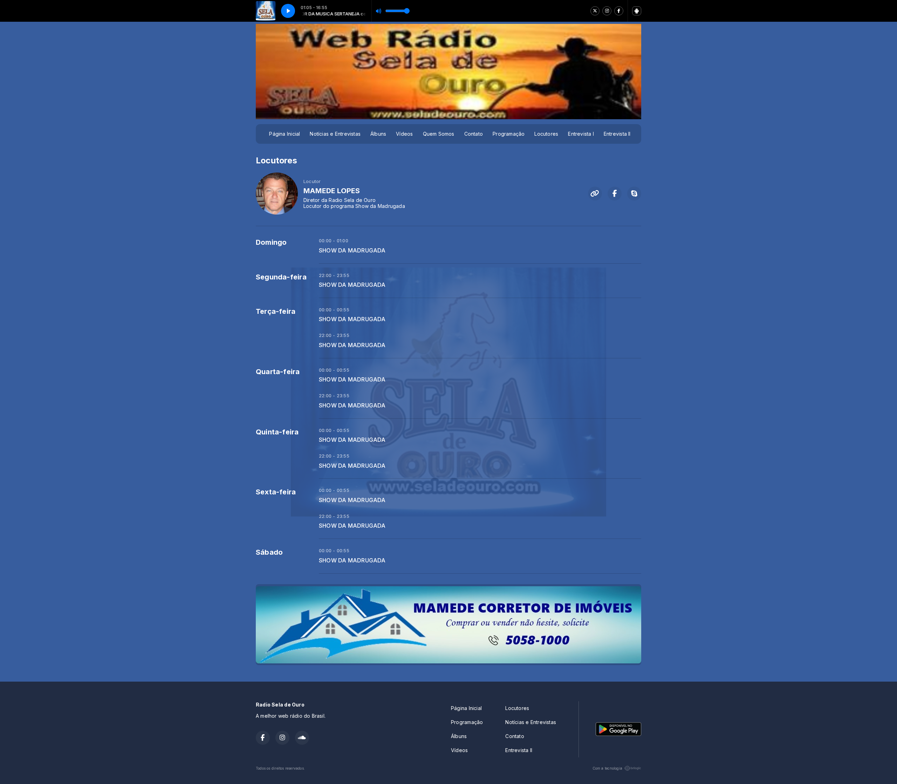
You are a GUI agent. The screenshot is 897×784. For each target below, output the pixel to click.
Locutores (546, 134)
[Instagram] (606, 10)
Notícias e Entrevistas (335, 134)
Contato (473, 134)
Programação (509, 134)
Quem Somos (438, 134)
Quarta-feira (278, 371)
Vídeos (404, 134)
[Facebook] (618, 10)
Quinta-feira (277, 432)
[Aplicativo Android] (636, 10)
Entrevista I (581, 134)
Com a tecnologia (607, 768)
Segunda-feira (281, 277)
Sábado (269, 552)
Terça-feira (275, 311)
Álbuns (378, 134)
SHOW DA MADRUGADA (352, 250)
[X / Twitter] (595, 10)
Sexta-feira (276, 492)
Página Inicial (284, 134)
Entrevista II (617, 134)
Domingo (271, 242)
